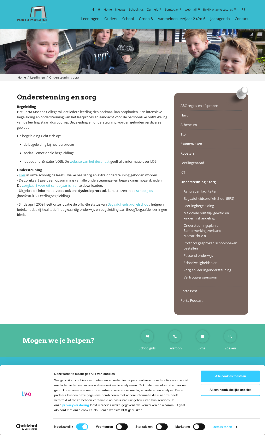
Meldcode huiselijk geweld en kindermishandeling (206, 216)
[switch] (122, 426)
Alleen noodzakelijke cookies (230, 389)
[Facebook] (93, 9)
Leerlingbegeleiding (199, 206)
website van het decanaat (90, 161)
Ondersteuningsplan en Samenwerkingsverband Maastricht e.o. (202, 230)
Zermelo (153, 9)
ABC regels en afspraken (199, 105)
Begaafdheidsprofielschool (128, 204)
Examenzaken (191, 144)
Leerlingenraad (192, 163)
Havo (185, 115)
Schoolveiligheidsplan (200, 263)
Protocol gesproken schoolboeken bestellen (210, 246)
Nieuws (120, 9)
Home (108, 9)
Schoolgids (136, 9)
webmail (191, 9)
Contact (241, 18)
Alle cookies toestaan (230, 376)
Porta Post (189, 291)
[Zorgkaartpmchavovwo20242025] (78, 185)
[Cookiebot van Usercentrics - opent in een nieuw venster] (27, 427)
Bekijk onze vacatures (218, 9)
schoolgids (144, 190)
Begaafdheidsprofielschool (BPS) (209, 198)
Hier (22, 175)
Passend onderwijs (198, 255)
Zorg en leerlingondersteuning (207, 270)
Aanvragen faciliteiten (200, 191)
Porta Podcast (192, 300)
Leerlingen (90, 18)
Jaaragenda (220, 18)
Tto (183, 134)
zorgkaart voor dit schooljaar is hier (50, 185)
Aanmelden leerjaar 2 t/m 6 (181, 18)
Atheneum (189, 124)
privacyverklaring (76, 405)
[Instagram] (99, 9)
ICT (183, 172)
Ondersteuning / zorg (198, 182)
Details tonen (222, 427)
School (128, 18)
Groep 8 (146, 18)
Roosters (188, 153)
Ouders (110, 18)
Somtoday (172, 9)
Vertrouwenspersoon (200, 277)
